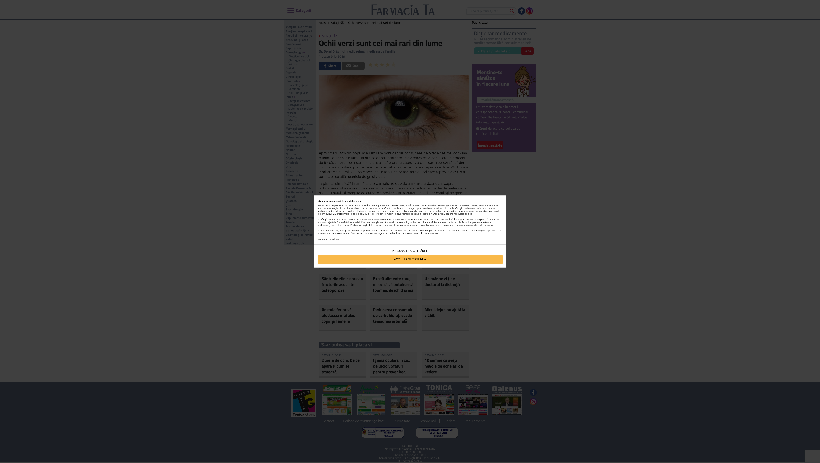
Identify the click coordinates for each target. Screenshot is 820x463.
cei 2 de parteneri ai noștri (339, 205)
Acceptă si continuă (410, 259)
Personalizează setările (410, 250)
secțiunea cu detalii (364, 213)
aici (338, 239)
